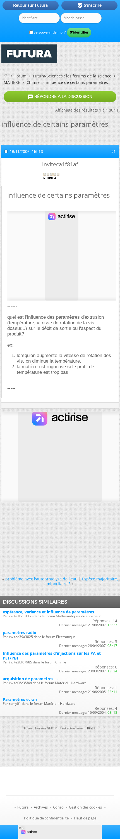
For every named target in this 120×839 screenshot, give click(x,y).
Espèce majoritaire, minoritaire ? (82, 581)
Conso (58, 807)
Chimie (33, 82)
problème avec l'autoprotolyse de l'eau (41, 579)
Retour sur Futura (30, 5)
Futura (22, 807)
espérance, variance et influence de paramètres (48, 612)
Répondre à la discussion (60, 97)
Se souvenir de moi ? (49, 32)
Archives (41, 807)
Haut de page (85, 818)
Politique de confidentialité (46, 818)
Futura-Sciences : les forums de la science (72, 76)
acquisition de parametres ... (30, 678)
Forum (21, 76)
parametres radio (19, 632)
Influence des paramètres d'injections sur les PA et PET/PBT (52, 656)
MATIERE (12, 82)
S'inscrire (89, 5)
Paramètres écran (20, 699)
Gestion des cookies (85, 807)
